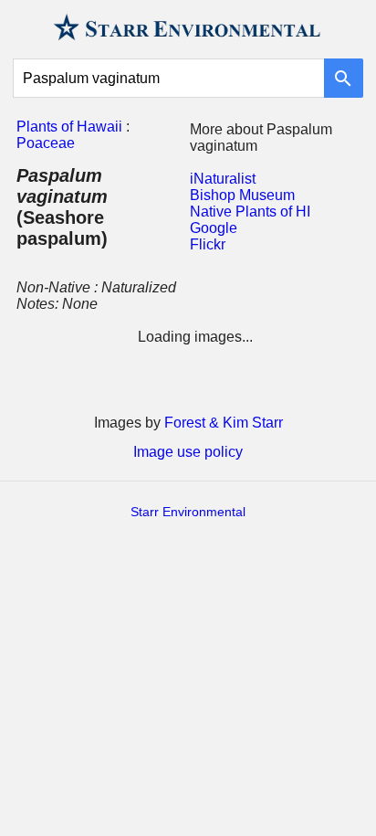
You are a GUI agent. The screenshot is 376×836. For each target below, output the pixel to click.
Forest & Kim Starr (223, 422)
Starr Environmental (188, 511)
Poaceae (45, 143)
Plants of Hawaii (69, 126)
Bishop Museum (242, 195)
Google (213, 228)
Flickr (207, 244)
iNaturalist (223, 178)
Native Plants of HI (250, 211)
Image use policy (188, 452)
